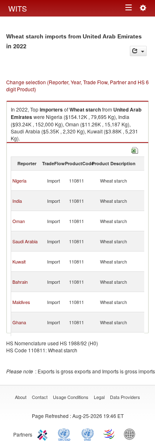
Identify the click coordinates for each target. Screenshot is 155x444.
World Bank (131, 433)
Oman (18, 221)
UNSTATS (87, 433)
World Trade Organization (109, 433)
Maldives (21, 302)
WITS (17, 8)
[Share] (138, 51)
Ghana (19, 322)
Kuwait (19, 261)
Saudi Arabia (25, 241)
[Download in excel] (134, 149)
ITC (44, 433)
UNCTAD (65, 433)
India (17, 200)
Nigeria (19, 180)
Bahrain (20, 281)
